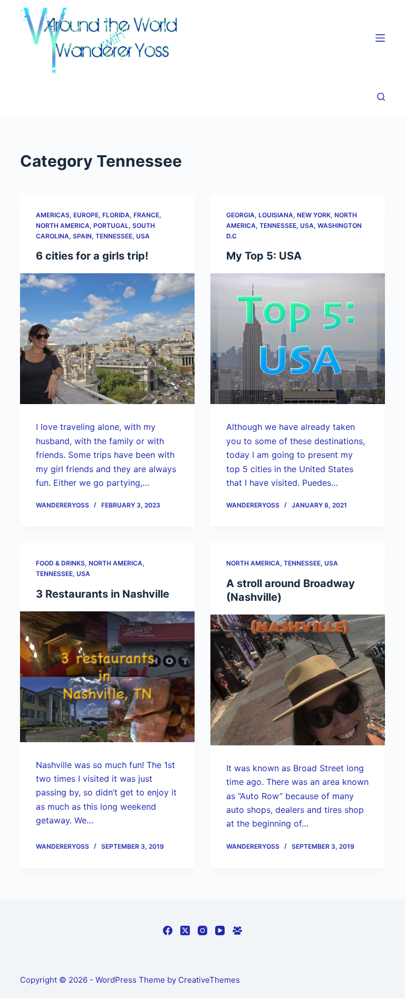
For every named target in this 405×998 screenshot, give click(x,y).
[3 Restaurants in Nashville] (107, 676)
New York (314, 215)
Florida (116, 215)
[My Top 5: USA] (297, 338)
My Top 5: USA (264, 256)
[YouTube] (220, 930)
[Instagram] (202, 930)
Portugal (111, 225)
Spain (82, 236)
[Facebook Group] (237, 930)
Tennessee (113, 236)
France (146, 215)
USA (143, 236)
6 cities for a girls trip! (92, 256)
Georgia (240, 215)
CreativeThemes (209, 980)
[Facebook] (167, 930)
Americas (53, 215)
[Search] (381, 97)
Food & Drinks (60, 563)
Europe (86, 215)
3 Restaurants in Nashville (102, 594)
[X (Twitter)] (185, 930)
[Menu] (380, 38)
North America (63, 225)
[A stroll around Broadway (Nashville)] (297, 680)
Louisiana (275, 215)
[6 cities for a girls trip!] (107, 338)
